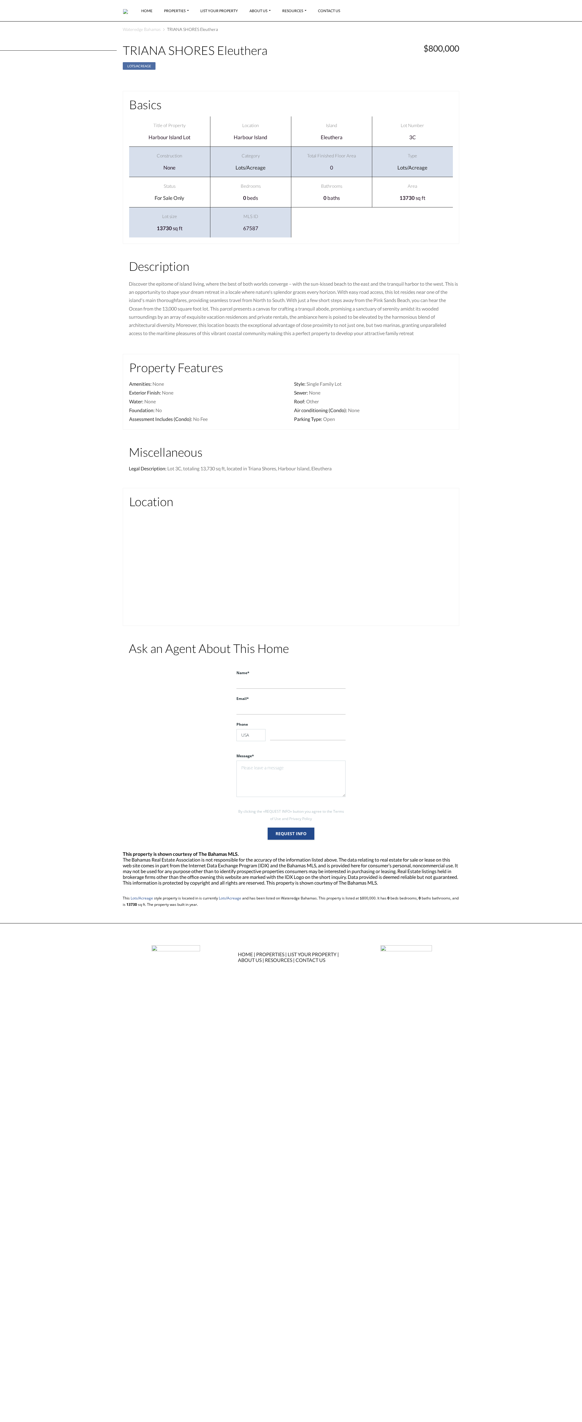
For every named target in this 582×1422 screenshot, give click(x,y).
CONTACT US (310, 960)
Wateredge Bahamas (142, 29)
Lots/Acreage (139, 66)
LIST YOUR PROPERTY (312, 954)
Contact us (329, 10)
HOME (245, 954)
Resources (292, 10)
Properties (175, 10)
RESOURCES (278, 960)
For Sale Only (169, 198)
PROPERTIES (270, 954)
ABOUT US (250, 960)
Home (146, 10)
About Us (258, 10)
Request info (291, 833)
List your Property (219, 10)
